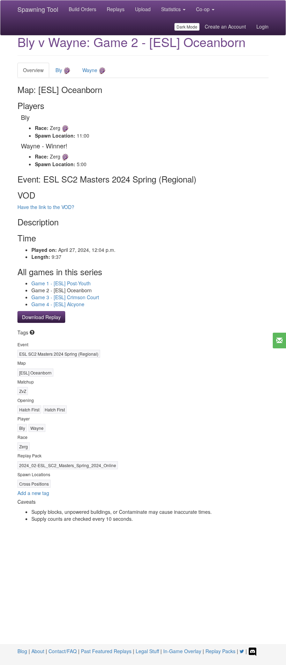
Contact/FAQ (62, 651)
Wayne (90, 70)
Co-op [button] (203, 9)
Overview (33, 70)
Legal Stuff (147, 651)
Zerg (23, 446)
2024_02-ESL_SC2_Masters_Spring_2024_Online (67, 465)
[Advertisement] (143, 592)
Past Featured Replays (106, 651)
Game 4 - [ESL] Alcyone (57, 304)
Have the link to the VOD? (45, 206)
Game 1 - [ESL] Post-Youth (61, 283)
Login (262, 26)
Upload (143, 9)
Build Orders (82, 9)
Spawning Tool (37, 9)
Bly (59, 70)
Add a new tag (33, 492)
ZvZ (22, 391)
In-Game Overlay (182, 651)
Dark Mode (186, 27)
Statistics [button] (171, 9)
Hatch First (29, 409)
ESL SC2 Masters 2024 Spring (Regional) (58, 354)
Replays (116, 9)
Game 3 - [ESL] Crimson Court (65, 297)
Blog (22, 651)
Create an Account (225, 26)
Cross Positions (34, 484)
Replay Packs (220, 651)
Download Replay (41, 317)
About (37, 651)
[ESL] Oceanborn (35, 373)
